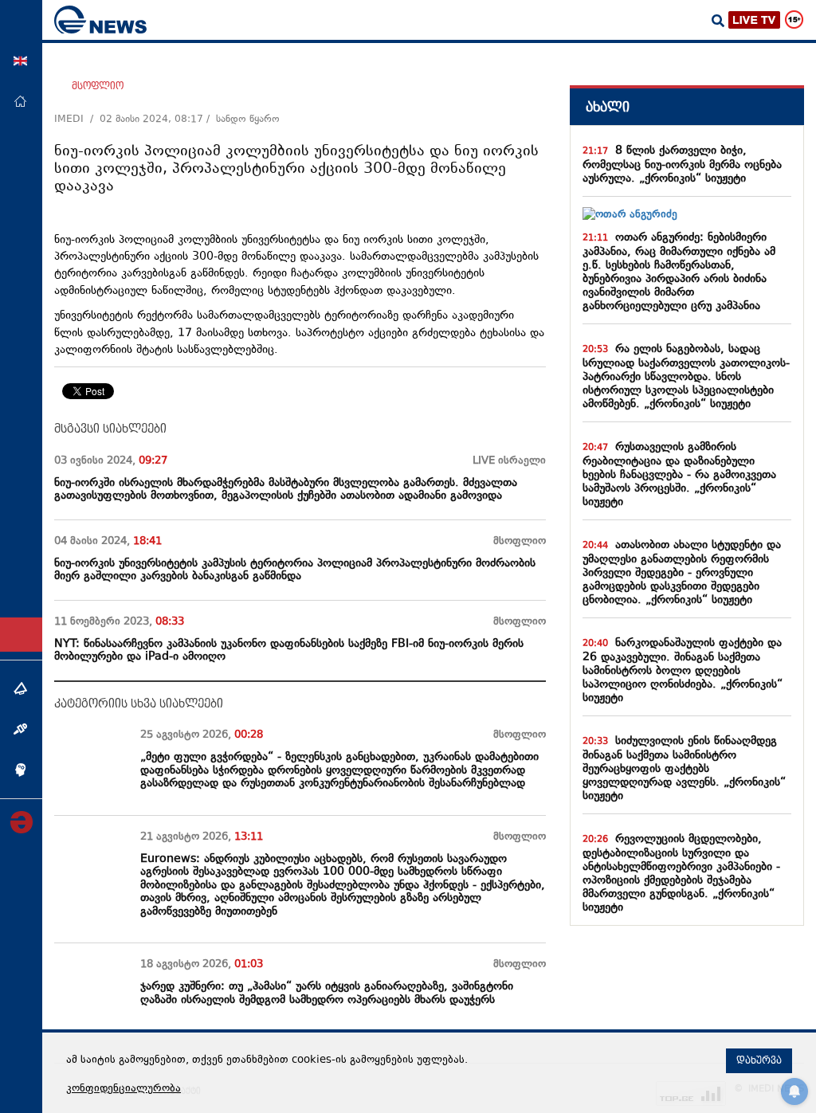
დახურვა (759, 1060)
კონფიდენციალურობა (123, 1089)
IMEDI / (77, 119)
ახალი (608, 107)
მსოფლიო (98, 86)
